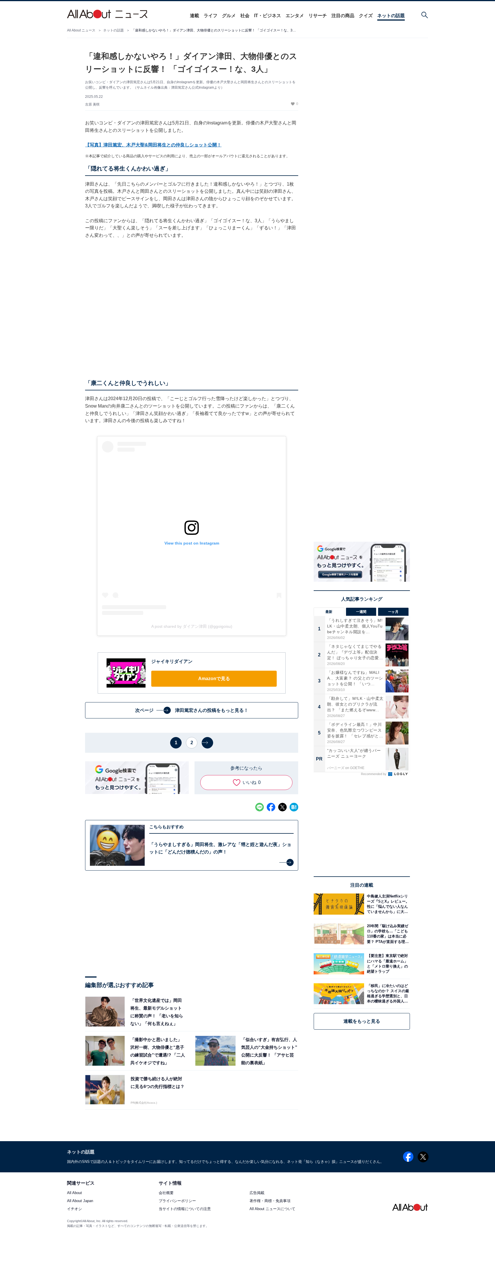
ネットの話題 (391, 15)
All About (74, 1193)
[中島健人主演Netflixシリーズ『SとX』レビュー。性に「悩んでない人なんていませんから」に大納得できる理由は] (387, 903)
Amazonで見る (214, 678)
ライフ (210, 15)
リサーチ (318, 15)
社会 (245, 15)
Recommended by (374, 774)
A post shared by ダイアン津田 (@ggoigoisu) (191, 626)
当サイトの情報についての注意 (185, 1209)
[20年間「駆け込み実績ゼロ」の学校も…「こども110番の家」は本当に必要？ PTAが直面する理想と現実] (387, 934)
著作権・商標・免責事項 (270, 1201)
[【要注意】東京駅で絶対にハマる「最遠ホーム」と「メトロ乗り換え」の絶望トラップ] (387, 963)
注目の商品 (342, 15)
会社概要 (166, 1193)
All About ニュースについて (272, 1209)
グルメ (229, 15)
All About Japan (80, 1201)
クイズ (366, 15)
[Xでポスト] (282, 807)
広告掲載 (257, 1193)
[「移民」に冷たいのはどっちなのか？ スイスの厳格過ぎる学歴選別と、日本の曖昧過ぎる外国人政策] (387, 993)
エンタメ (295, 15)
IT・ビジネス (267, 15)
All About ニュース (81, 30)
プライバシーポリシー (177, 1201)
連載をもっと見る (361, 1021)
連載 (194, 15)
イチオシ (74, 1209)
